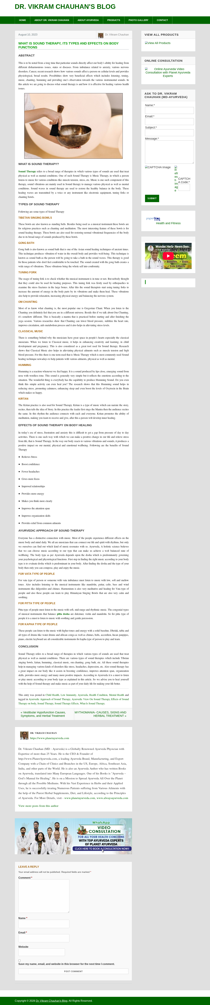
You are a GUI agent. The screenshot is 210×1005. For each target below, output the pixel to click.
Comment (25, 877)
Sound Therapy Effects (67, 703)
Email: (149, 116)
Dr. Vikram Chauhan (117, 34)
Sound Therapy (27, 171)
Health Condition (98, 695)
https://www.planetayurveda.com (49, 738)
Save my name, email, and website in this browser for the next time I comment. (66, 963)
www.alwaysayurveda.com (112, 798)
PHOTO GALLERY (138, 20)
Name (22, 918)
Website (23, 946)
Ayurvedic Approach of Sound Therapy (49, 699)
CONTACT (162, 20)
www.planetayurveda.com (79, 798)
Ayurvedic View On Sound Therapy (91, 699)
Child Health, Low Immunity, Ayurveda (67, 695)
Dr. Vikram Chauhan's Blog (65, 6)
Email (22, 932)
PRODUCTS (113, 20)
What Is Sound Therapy (92, 703)
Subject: (151, 127)
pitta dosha (63, 614)
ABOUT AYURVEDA (88, 20)
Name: (150, 105)
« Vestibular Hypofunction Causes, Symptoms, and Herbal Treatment (43, 714)
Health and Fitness (168, 223)
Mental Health (116, 695)
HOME (22, 20)
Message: (152, 138)
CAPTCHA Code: (184, 180)
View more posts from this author (38, 806)
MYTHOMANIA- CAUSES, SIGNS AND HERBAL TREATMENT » (100, 714)
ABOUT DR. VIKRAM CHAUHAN (51, 20)
